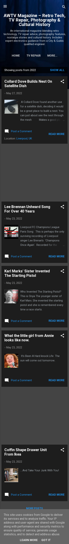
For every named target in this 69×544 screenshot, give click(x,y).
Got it (46, 540)
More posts (34, 508)
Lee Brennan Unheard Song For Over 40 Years (27, 209)
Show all (57, 70)
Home (16, 55)
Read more (57, 134)
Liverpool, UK (24, 138)
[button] (62, 82)
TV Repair (33, 55)
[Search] (64, 7)
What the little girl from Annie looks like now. (29, 337)
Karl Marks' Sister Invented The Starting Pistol (27, 273)
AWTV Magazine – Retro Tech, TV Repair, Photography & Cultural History (35, 20)
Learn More (29, 540)
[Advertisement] (34, 173)
